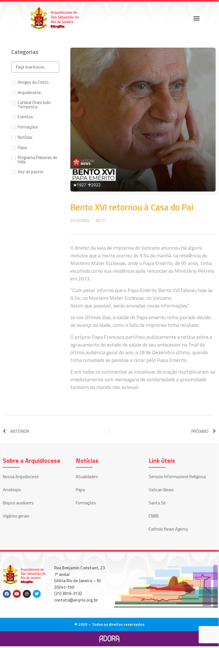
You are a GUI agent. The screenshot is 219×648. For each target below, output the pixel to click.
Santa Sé (157, 503)
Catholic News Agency (168, 529)
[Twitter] (37, 594)
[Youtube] (17, 594)
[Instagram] (27, 594)
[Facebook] (7, 594)
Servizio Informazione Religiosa (177, 476)
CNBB (154, 516)
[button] (196, 18)
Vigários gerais (16, 516)
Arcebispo (12, 489)
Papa (80, 489)
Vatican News (161, 489)
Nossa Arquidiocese (21, 476)
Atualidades (87, 476)
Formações (86, 503)
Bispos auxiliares (18, 503)
